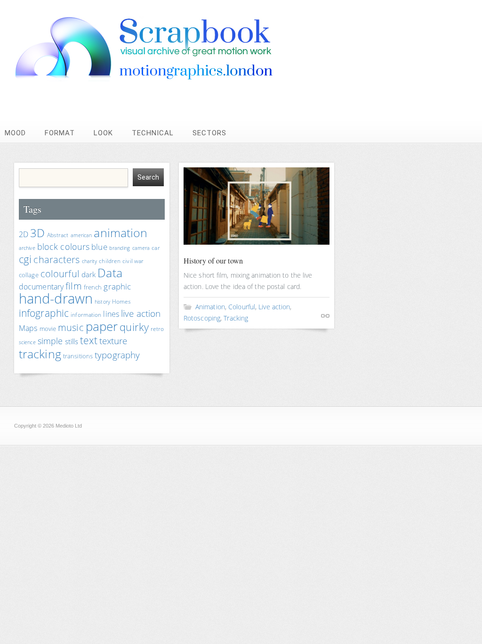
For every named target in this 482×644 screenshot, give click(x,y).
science (27, 342)
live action (141, 313)
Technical (153, 133)
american (81, 235)
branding (119, 248)
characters (56, 259)
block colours (63, 246)
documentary (41, 286)
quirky (134, 327)
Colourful (241, 306)
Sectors (209, 133)
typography (117, 355)
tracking (40, 354)
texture (113, 341)
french (93, 287)
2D (23, 234)
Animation (210, 306)
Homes (121, 301)
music (71, 327)
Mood (15, 133)
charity (89, 261)
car (156, 247)
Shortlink (325, 316)
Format (60, 133)
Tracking (236, 318)
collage (29, 275)
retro (157, 328)
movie (48, 328)
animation (120, 232)
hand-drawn (56, 298)
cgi (25, 259)
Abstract (58, 235)
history (102, 301)
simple (50, 341)
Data (109, 272)
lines (111, 313)
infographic (44, 313)
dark (88, 274)
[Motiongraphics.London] (162, 78)
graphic (117, 286)
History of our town (213, 260)
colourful (60, 273)
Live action (274, 306)
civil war (133, 260)
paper (102, 326)
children (109, 260)
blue (99, 246)
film (73, 286)
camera (141, 248)
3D (37, 232)
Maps (28, 327)
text (88, 340)
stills (72, 341)
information (86, 314)
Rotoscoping (202, 318)
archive (27, 248)
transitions (78, 356)
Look (103, 133)
